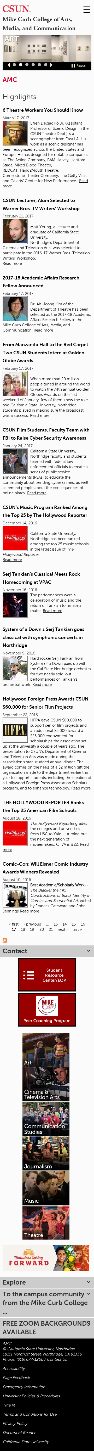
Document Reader (19, 1433)
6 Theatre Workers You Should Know (43, 110)
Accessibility (14, 1368)
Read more (12, 263)
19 (32, 929)
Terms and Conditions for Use (29, 1414)
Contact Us (57, 1359)
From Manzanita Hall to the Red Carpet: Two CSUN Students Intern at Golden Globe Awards (46, 352)
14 (65, 924)
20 (41, 929)
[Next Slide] (51, 65)
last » (77, 929)
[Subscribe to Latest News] (6, 940)
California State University (26, 1442)
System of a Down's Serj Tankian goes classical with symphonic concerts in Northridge (43, 637)
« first (14, 924)
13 (56, 924)
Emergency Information (24, 1387)
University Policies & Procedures (31, 1396)
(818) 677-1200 (29, 1359)
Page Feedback (16, 1378)
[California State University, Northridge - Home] (17, 10)
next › (63, 929)
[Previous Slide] (9, 65)
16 (83, 924)
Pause (80, 66)
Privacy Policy (15, 1423)
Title (9, 1405)
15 (74, 924)
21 (51, 929)
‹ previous (32, 924)
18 (23, 929)
